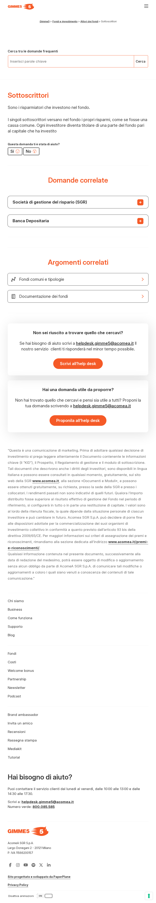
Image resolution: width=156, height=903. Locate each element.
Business (15, 609)
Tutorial (14, 757)
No (29, 151)
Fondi (12, 654)
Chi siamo (16, 601)
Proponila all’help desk (78, 420)
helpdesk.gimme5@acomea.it (105, 343)
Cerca (140, 61)
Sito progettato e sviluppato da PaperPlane (39, 876)
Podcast (14, 696)
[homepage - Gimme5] (28, 833)
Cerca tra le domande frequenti (33, 51)
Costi (12, 662)
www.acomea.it (45, 481)
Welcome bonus (21, 671)
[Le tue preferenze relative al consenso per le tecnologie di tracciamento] (149, 896)
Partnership (17, 679)
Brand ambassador (23, 715)
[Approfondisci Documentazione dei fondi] (78, 296)
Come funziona (20, 618)
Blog (11, 635)
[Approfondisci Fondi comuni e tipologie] (78, 281)
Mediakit (15, 749)
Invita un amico (20, 723)
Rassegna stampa (22, 740)
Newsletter (16, 688)
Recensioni (16, 732)
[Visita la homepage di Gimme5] (21, 6)
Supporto (15, 626)
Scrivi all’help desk (78, 363)
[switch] (31, 896)
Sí (12, 151)
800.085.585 (43, 807)
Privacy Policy (18, 885)
